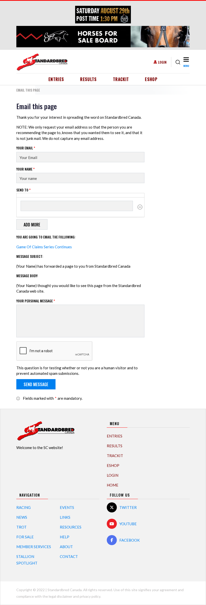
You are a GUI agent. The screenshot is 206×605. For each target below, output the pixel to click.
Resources (70, 527)
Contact (69, 556)
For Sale (25, 537)
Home (112, 485)
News (21, 517)
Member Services (33, 546)
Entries (56, 79)
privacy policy (90, 596)
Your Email (25, 147)
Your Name (25, 169)
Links (65, 517)
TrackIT (121, 79)
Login (162, 62)
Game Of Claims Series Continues (44, 247)
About (66, 546)
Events (67, 507)
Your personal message (35, 300)
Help (64, 537)
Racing (23, 507)
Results (88, 79)
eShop (151, 79)
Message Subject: (29, 256)
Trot (21, 527)
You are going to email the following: (46, 236)
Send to (23, 189)
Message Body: (27, 275)
